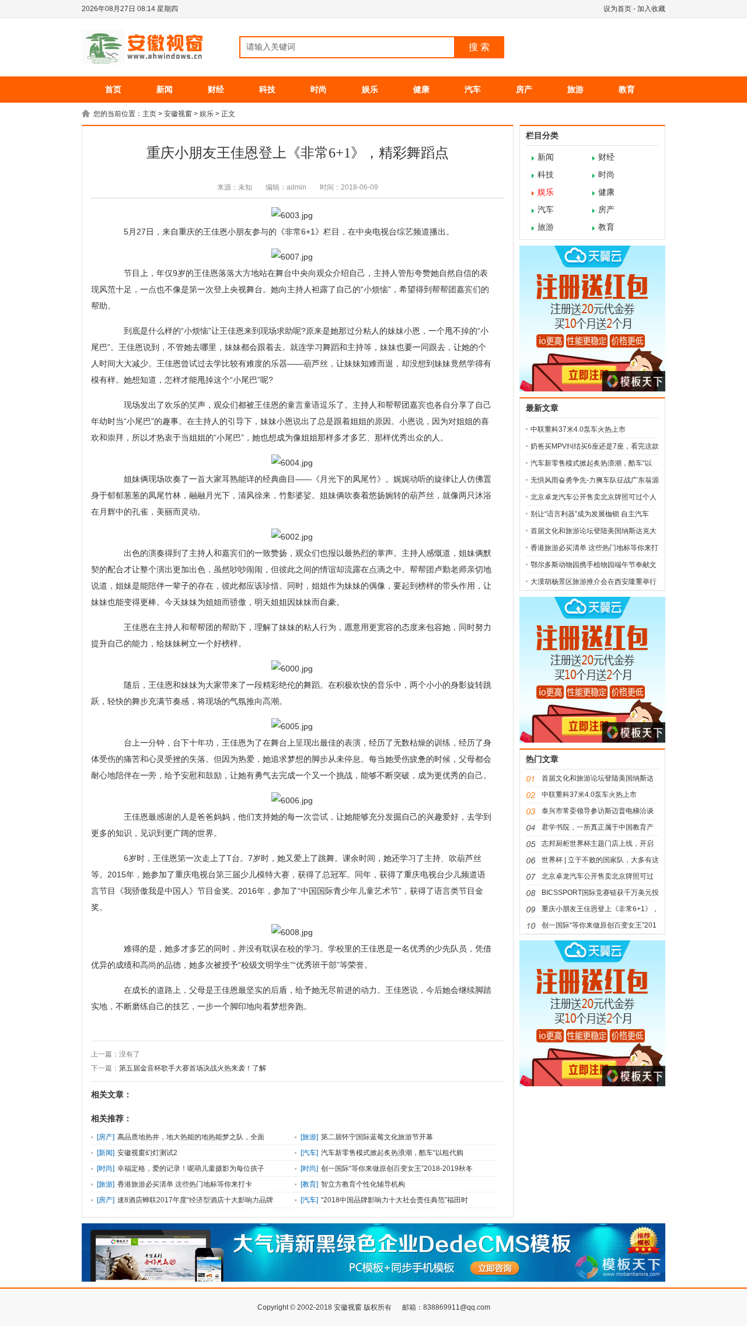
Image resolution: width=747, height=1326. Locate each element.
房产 (524, 89)
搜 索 (479, 47)
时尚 (318, 89)
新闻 (164, 89)
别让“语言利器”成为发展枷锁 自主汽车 (589, 514)
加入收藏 (651, 9)
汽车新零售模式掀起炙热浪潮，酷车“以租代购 (392, 1153)
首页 (113, 89)
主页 (149, 114)
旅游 (575, 89)
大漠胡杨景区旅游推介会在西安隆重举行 (593, 582)
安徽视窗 (178, 114)
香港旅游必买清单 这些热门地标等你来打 (594, 548)
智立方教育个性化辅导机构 (363, 1184)
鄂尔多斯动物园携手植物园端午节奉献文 (593, 565)
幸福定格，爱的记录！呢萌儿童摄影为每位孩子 (190, 1168)
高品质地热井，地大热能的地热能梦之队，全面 (190, 1137)
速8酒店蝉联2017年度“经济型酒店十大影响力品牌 (195, 1200)
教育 (627, 89)
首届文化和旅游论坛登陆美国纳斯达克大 (593, 531)
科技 (267, 89)
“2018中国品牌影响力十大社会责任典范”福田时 (394, 1200)
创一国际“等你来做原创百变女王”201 (599, 925)
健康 (421, 89)
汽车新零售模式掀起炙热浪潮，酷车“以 (591, 463)
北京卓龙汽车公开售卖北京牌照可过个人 (593, 497)
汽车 (473, 89)
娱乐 (370, 89)
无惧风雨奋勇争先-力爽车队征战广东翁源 (594, 480)
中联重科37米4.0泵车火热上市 (578, 429)
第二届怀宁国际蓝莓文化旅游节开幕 (377, 1137)
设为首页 (617, 9)
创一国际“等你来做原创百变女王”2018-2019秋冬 (397, 1168)
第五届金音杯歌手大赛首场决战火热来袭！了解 (192, 1068)
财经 (216, 89)
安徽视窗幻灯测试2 (147, 1153)
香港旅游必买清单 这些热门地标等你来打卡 (184, 1184)
